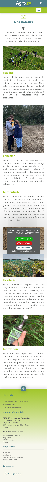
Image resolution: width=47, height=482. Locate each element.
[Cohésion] (23, 129)
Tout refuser (25, 243)
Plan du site (10, 404)
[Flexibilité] (23, 265)
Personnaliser (24, 248)
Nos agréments (14, 474)
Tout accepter (24, 239)
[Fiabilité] (23, 58)
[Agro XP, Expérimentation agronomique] (23, 3)
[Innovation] (23, 330)
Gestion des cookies (13, 408)
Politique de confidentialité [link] (23, 251)
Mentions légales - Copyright (16, 401)
